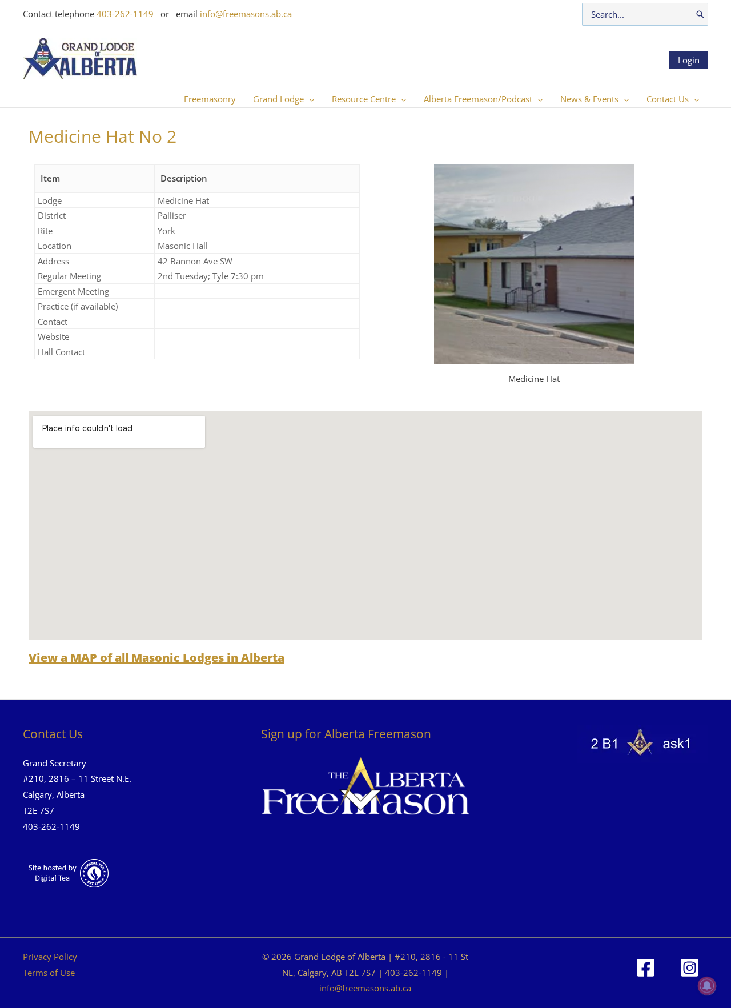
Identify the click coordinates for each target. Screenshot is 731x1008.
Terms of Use (49, 972)
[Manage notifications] (707, 986)
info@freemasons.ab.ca (246, 13)
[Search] (700, 14)
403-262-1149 (125, 13)
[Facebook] (645, 967)
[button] (309, 98)
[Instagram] (689, 967)
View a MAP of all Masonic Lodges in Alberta (156, 657)
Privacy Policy (50, 956)
